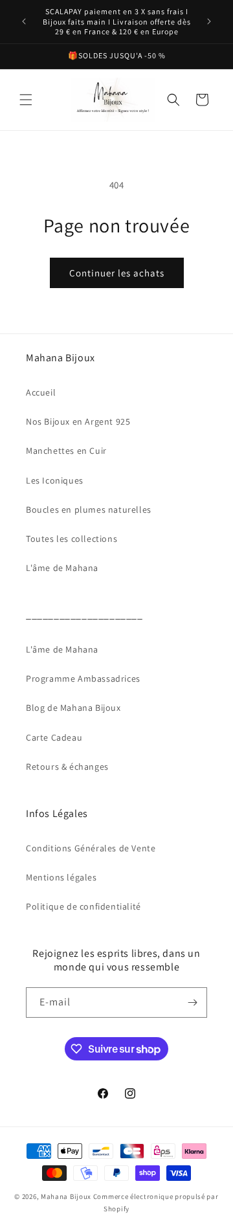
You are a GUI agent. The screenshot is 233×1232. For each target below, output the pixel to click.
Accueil (41, 392)
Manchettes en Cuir (66, 450)
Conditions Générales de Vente (90, 848)
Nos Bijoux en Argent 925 (78, 421)
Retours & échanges (67, 766)
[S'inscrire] (192, 1002)
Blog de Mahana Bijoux (73, 707)
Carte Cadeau (54, 737)
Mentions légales (61, 877)
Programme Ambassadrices (83, 678)
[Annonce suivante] (209, 21)
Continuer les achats (116, 273)
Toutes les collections (71, 538)
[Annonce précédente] (24, 21)
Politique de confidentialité (83, 906)
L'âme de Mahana (62, 568)
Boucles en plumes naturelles (88, 509)
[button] (26, 99)
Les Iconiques (54, 480)
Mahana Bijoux (67, 1196)
